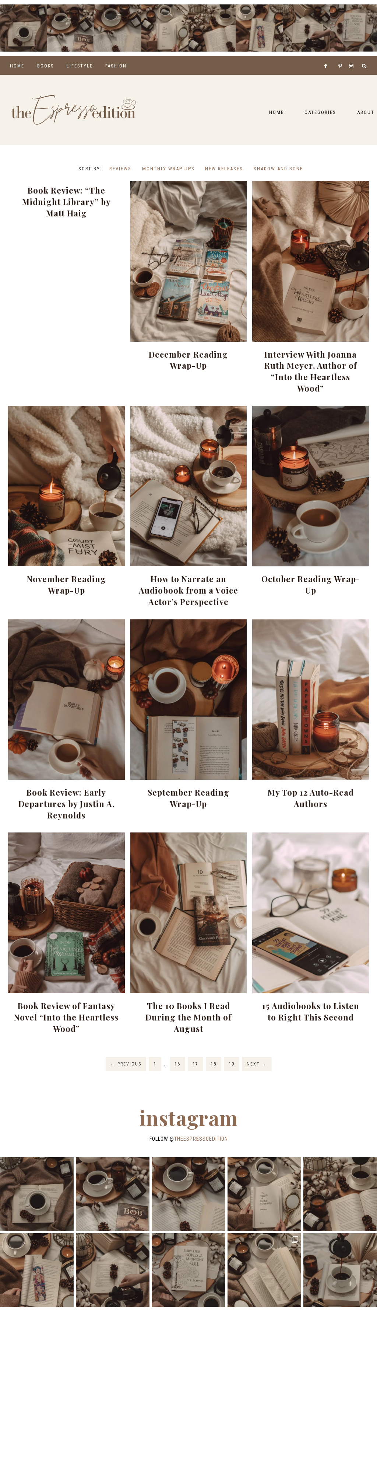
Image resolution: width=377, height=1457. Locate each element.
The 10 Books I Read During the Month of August (188, 1017)
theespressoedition (201, 1139)
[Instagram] (352, 56)
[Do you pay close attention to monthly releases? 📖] (264, 1270)
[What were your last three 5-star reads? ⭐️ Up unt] (23, 28)
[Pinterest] (341, 56)
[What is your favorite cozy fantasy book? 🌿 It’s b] (164, 28)
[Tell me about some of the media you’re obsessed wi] (259, 28)
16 (177, 1064)
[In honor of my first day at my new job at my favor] (212, 28)
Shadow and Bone (278, 168)
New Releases (224, 168)
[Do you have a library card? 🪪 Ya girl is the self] (340, 1270)
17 (195, 1064)
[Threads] (335, 56)
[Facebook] (327, 56)
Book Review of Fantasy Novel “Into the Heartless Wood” (66, 1017)
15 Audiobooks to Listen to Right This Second (310, 1011)
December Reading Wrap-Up (188, 360)
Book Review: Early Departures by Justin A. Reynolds (66, 804)
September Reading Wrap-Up (188, 798)
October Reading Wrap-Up (310, 584)
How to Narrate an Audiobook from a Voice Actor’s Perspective (188, 590)
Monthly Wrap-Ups (168, 168)
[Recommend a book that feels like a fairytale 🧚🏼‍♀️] (306, 28)
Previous (125, 1064)
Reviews (120, 168)
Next (257, 1064)
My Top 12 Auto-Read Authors (311, 798)
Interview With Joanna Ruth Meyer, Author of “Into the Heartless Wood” (310, 371)
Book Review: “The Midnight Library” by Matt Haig (66, 202)
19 (232, 1064)
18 (213, 1064)
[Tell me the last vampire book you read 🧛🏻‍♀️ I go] (353, 28)
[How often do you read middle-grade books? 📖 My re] (70, 28)
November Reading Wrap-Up (66, 584)
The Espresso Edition (73, 110)
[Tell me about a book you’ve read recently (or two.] (117, 28)
